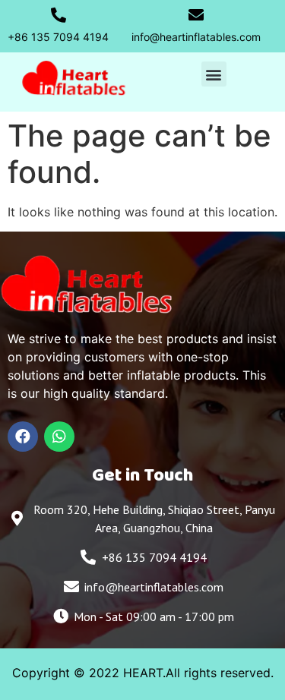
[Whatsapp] (59, 436)
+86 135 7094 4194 (58, 36)
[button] (213, 74)
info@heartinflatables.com (196, 36)
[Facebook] (23, 436)
